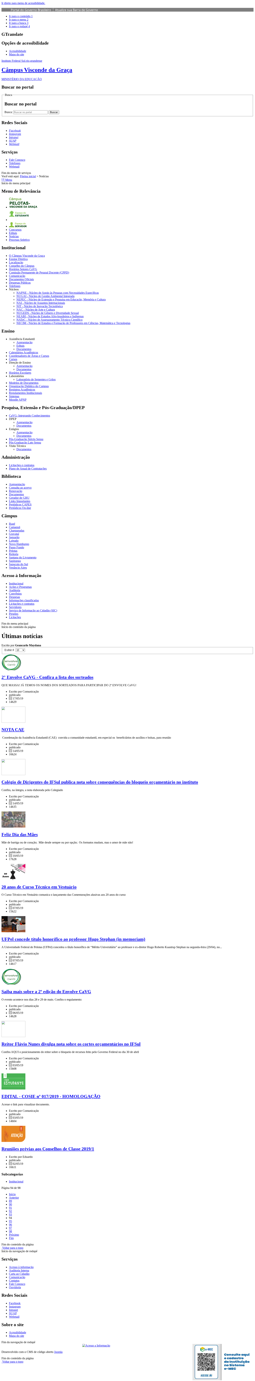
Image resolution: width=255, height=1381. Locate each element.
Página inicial (28, 176)
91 (10, 1207)
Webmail (14, 166)
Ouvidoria (15, 1287)
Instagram (15, 1306)
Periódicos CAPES (20, 504)
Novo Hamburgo (19, 544)
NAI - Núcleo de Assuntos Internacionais (40, 302)
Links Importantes (19, 501)
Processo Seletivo (19, 239)
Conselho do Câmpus (21, 265)
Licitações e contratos (21, 465)
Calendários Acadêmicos (23, 352)
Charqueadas (16, 530)
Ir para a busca (18, 23)
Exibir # (9, 650)
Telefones (14, 163)
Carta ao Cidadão (19, 1273)
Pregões (13, 613)
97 (10, 1228)
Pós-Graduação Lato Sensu (25, 442)
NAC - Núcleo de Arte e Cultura (35, 309)
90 (10, 1204)
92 (10, 1211)
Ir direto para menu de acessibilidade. (23, 3)
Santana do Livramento (22, 557)
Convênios (15, 593)
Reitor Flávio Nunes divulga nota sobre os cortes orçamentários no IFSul (71, 1044)
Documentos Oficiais (21, 279)
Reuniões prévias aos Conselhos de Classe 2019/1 (47, 1148)
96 (10, 1224)
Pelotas (13, 550)
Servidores (15, 607)
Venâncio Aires (18, 567)
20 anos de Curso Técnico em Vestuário (39, 886)
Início (12, 1194)
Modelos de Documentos (23, 382)
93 (10, 1214)
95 (10, 1221)
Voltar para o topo (12, 1247)
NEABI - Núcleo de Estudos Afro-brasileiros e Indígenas (50, 316)
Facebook (15, 1303)
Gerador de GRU (19, 497)
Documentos (23, 349)
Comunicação (17, 275)
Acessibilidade (17, 51)
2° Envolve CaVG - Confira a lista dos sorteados (47, 677)
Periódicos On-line (20, 507)
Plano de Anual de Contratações (28, 468)
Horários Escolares (20, 372)
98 (10, 1231)
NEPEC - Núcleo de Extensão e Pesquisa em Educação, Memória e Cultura (61, 299)
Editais (13, 233)
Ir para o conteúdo (21, 16)
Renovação (15, 491)
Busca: (8, 112)
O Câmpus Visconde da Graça (27, 255)
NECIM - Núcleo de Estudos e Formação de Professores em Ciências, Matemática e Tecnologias (73, 323)
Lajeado (13, 540)
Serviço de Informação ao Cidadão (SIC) (33, 610)
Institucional (16, 583)
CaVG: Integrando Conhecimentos (29, 415)
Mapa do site (16, 54)
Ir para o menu (18, 19)
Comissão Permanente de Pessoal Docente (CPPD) (39, 272)
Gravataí (14, 533)
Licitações (15, 617)
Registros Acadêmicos (22, 389)
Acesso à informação (21, 1267)
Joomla (58, 1351)
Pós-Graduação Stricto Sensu (26, 439)
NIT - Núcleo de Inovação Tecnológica (39, 306)
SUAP (13, 1313)
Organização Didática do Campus (29, 386)
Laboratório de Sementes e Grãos (36, 379)
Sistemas (14, 396)
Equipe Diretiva (18, 259)
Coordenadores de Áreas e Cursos (29, 355)
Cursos (13, 359)
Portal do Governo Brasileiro (31, 10)
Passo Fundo (16, 547)
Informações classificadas (24, 600)
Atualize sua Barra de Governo (76, 10)
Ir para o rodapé (19, 26)
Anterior (14, 1197)
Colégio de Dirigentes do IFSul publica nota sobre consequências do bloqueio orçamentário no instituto (99, 782)
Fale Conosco (17, 159)
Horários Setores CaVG (23, 269)
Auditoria (14, 590)
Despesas (14, 597)
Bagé (12, 523)
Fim (11, 1238)
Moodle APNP (18, 399)
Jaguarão (14, 537)
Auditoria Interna (19, 1270)
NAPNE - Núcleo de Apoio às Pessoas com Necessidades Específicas (57, 292)
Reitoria (13, 554)
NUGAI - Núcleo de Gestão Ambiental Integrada (45, 296)
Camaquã (14, 527)
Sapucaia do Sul (18, 564)
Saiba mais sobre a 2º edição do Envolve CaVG (46, 991)
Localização (16, 262)
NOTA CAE (12, 729)
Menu (8, 179)
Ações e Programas (20, 586)
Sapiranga (15, 560)
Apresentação (24, 342)
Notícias (14, 236)
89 (10, 1201)
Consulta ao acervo (20, 487)
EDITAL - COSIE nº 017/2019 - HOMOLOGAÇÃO (50, 1096)
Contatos (14, 1280)
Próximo (14, 1234)
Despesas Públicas (20, 282)
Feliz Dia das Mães (19, 834)
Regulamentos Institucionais (25, 392)
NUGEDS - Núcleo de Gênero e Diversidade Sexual (47, 313)
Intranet (13, 1310)
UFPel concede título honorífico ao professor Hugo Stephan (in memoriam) (73, 939)
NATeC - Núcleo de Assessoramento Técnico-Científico (49, 319)
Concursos (15, 229)
